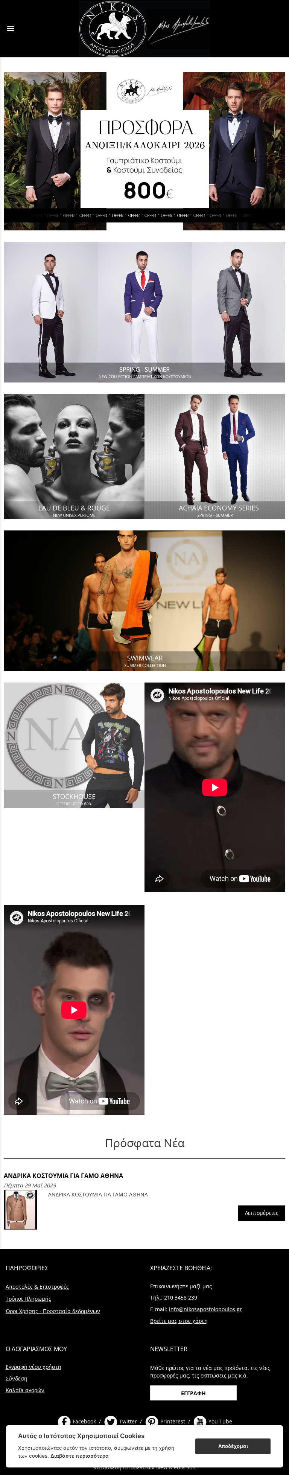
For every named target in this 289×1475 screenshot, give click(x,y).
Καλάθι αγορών (25, 1390)
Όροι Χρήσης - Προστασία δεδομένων (53, 1311)
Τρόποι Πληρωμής (28, 1298)
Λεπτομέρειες (261, 1212)
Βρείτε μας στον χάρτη (179, 1320)
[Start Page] (144, 28)
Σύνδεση (16, 1378)
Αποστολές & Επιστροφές (37, 1286)
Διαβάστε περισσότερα (79, 1456)
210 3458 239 (180, 1297)
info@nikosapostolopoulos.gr (205, 1309)
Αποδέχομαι (233, 1446)
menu (10, 28)
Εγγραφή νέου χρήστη (33, 1366)
